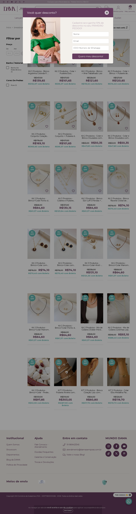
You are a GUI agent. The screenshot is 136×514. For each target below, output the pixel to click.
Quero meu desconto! (90, 56)
